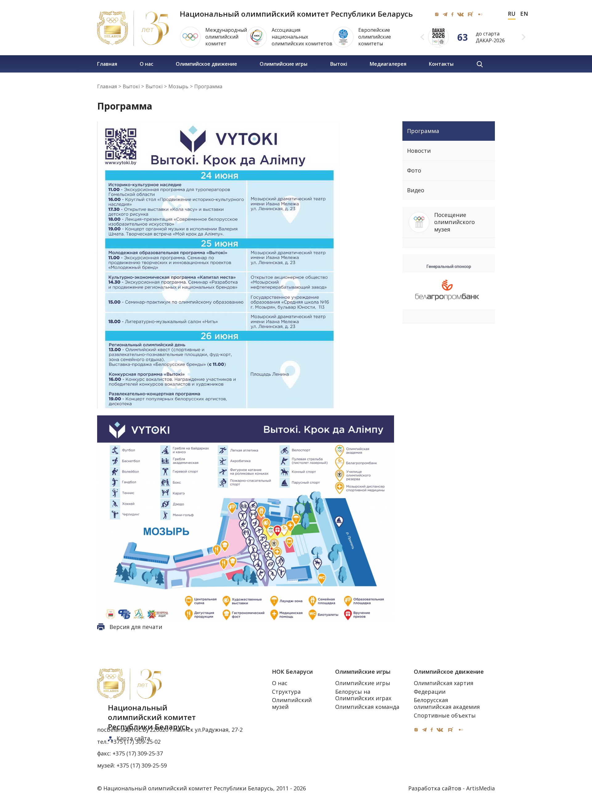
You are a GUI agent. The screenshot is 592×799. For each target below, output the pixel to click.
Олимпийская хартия (443, 683)
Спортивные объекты (445, 715)
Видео (415, 190)
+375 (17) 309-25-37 (138, 753)
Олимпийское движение (206, 63)
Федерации (430, 691)
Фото (414, 170)
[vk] (460, 14)
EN (524, 14)
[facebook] (452, 14)
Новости (419, 150)
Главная (107, 63)
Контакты (441, 63)
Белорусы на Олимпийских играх (363, 695)
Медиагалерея (388, 63)
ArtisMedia (480, 788)
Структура (286, 691)
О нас (146, 63)
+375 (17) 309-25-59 (142, 765)
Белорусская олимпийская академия (447, 703)
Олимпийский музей (292, 703)
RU (512, 14)
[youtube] (470, 14)
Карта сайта (133, 738)
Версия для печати (135, 626)
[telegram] (445, 14)
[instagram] (436, 14)
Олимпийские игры (283, 63)
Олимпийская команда (367, 706)
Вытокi (338, 63)
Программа (423, 131)
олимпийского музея (454, 222)
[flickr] (480, 14)
